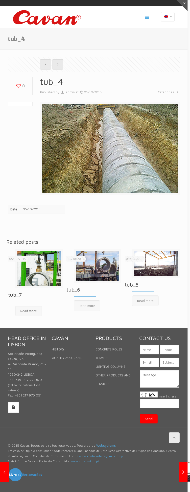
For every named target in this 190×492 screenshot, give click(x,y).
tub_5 (132, 285)
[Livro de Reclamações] (25, 481)
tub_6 (73, 290)
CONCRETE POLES (108, 349)
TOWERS (102, 358)
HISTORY (58, 349)
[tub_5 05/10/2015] (183, 472)
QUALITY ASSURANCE (67, 358)
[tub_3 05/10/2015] (4, 472)
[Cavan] (47, 17)
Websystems (106, 445)
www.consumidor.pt (85, 461)
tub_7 (15, 295)
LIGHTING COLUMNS (110, 367)
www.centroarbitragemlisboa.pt (101, 456)
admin (70, 92)
